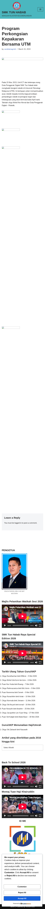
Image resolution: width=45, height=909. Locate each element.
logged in (18, 523)
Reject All (22, 892)
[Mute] (36, 625)
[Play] (5, 625)
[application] (22, 616)
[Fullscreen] (40, 625)
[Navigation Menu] (40, 9)
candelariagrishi (10, 49)
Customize (22, 887)
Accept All (22, 898)
